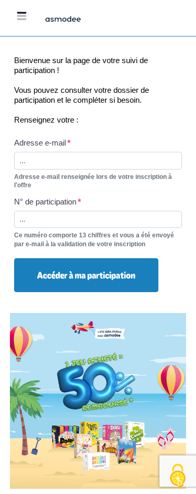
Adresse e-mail (40, 142)
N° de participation (45, 201)
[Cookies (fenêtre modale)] (177, 476)
